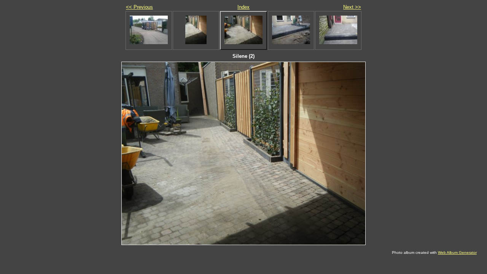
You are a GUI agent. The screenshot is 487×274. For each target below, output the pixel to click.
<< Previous (139, 7)
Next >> (352, 7)
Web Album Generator (457, 252)
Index (243, 7)
